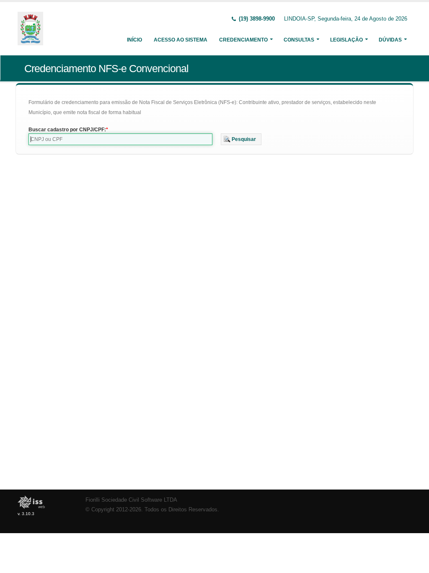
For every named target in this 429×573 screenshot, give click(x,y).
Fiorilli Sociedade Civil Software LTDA (131, 500)
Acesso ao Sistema (180, 40)
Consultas (299, 40)
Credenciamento (243, 40)
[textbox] (120, 139)
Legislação (346, 40)
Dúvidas (390, 40)
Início (134, 40)
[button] (241, 139)
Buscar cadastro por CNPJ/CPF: (67, 130)
